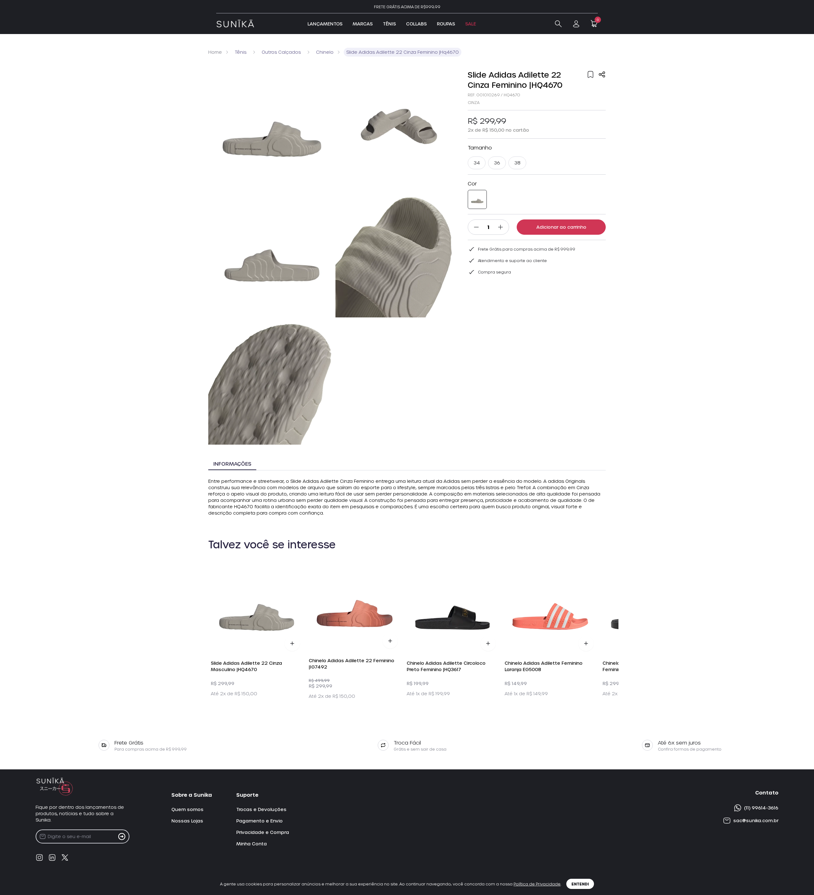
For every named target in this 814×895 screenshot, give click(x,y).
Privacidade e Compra (262, 832)
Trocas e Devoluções (261, 809)
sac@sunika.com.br (755, 820)
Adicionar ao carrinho (561, 227)
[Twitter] (65, 857)
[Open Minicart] (594, 23)
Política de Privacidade (537, 884)
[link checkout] (576, 24)
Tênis (389, 23)
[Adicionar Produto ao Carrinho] (292, 643)
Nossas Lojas (187, 820)
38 (517, 162)
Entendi (580, 884)
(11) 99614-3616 (761, 807)
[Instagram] (39, 857)
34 (477, 162)
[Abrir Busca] (558, 24)
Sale (470, 23)
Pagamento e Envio (259, 820)
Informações (232, 464)
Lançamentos (324, 23)
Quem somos (187, 809)
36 (497, 162)
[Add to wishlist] (590, 74)
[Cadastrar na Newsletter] (122, 836)
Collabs (416, 23)
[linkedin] (52, 857)
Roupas (446, 23)
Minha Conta (251, 843)
